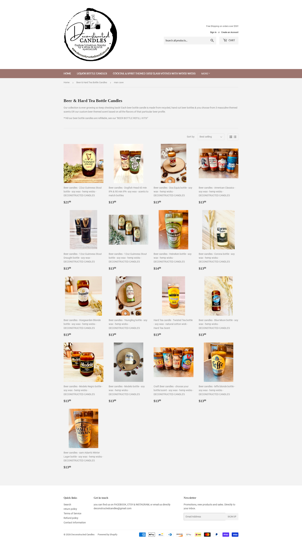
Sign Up (232, 516)
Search (67, 504)
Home (67, 73)
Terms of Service (72, 513)
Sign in (213, 32)
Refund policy (71, 518)
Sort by (191, 136)
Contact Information (75, 522)
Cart (231, 40)
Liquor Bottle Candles (92, 73)
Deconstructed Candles (83, 534)
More (204, 73)
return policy (70, 508)
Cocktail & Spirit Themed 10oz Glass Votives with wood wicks (154, 73)
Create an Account (229, 32)
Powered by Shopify (107, 534)
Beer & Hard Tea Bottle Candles (91, 82)
